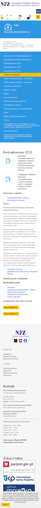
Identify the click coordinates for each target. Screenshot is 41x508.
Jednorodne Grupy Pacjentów (15, 101)
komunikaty (11, 287)
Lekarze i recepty (10, 90)
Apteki (6, 94)
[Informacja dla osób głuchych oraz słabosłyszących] (20, 15)
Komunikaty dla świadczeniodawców (18, 60)
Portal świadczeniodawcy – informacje (18, 78)
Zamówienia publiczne (10, 368)
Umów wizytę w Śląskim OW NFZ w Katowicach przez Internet (14, 441)
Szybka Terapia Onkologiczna (15, 116)
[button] (38, 11)
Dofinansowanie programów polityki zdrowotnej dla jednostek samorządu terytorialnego (18, 136)
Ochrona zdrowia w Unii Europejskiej (18, 109)
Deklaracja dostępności (10, 373)
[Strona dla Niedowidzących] (19, 18)
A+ (11, 15)
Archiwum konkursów (12, 75)
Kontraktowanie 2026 (12, 63)
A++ (8, 19)
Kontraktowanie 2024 (12, 71)
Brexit (6, 112)
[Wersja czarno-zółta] (2, 18)
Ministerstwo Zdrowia (9, 356)
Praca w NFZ (7, 370)
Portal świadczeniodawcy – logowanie (18, 82)
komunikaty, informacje (15, 269)
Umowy (7, 120)
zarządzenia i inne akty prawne (17, 294)
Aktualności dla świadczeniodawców (17, 56)
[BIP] (30, 16)
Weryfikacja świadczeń (12, 105)
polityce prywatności (20, 502)
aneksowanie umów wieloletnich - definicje (21, 289)
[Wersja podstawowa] (2, 16)
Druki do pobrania (11, 131)
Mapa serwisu (7, 375)
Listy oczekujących (11, 97)
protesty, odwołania (13, 296)
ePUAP (5, 401)
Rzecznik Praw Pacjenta (10, 358)
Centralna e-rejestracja (12, 86)
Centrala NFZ (7, 354)
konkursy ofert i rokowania (16, 292)
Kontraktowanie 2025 (12, 67)
